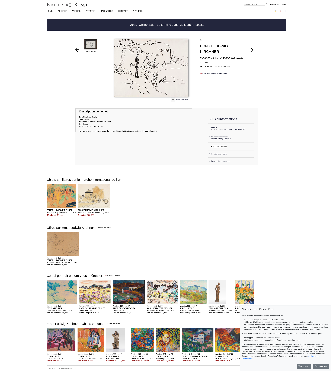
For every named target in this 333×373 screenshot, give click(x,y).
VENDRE (76, 11)
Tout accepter (321, 366)
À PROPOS (138, 11)
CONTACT (123, 11)
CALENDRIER (106, 11)
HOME (50, 11)
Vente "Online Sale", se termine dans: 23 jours (160, 24)
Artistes (90, 11)
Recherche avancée (278, 4)
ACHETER (62, 11)
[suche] (266, 4)
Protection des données (69, 369)
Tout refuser (303, 366)
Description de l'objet (93, 111)
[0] (77, 50)
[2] (251, 50)
